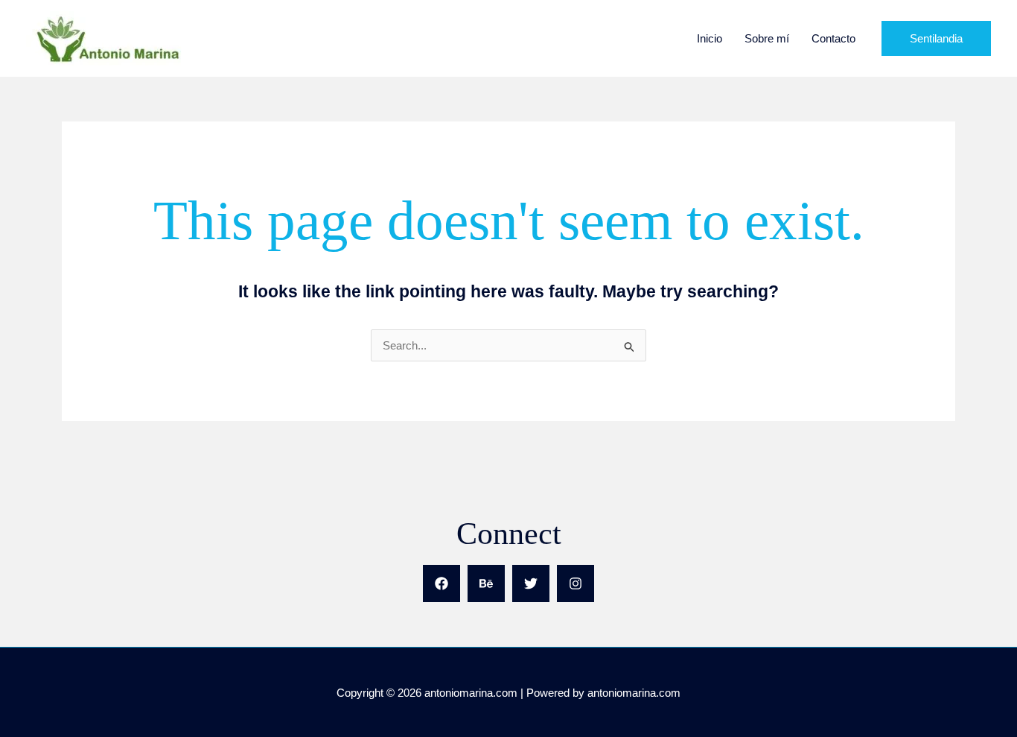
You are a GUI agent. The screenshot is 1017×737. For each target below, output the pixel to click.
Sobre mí (767, 38)
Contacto (833, 38)
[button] (936, 38)
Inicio (709, 38)
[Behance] (486, 583)
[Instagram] (575, 583)
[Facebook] (441, 583)
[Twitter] (530, 583)
